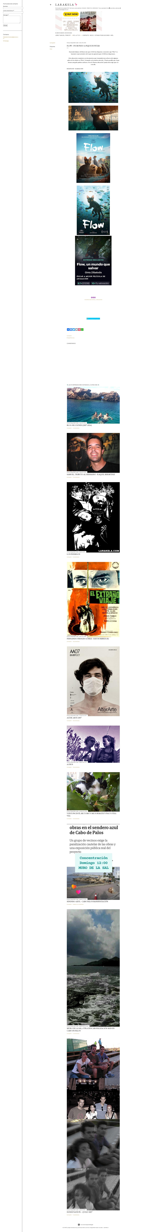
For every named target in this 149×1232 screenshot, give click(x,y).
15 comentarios (76, 720)
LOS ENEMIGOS (73, 554)
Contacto (86, 35)
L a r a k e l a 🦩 (66, 4)
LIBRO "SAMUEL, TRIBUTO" (63, 35)
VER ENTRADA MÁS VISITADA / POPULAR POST (93, 299)
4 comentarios (76, 428)
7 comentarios (76, 1033)
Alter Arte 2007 (74, 718)
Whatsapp (6, 41)
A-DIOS (70, 764)
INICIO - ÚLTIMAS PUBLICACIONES (100, 35)
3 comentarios (76, 557)
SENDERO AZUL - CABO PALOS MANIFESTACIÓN (87, 901)
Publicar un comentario (78, 904)
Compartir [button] (52, 43)
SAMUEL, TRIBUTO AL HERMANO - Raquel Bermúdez (91, 474)
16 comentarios (76, 641)
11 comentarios (76, 818)
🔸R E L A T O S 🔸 (77, 35)
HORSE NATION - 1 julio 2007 (79, 1212)
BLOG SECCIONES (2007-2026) (79, 425)
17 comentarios (76, 477)
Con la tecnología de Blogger (86, 1224)
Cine (51, 49)
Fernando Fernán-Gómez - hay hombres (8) (88, 638)
